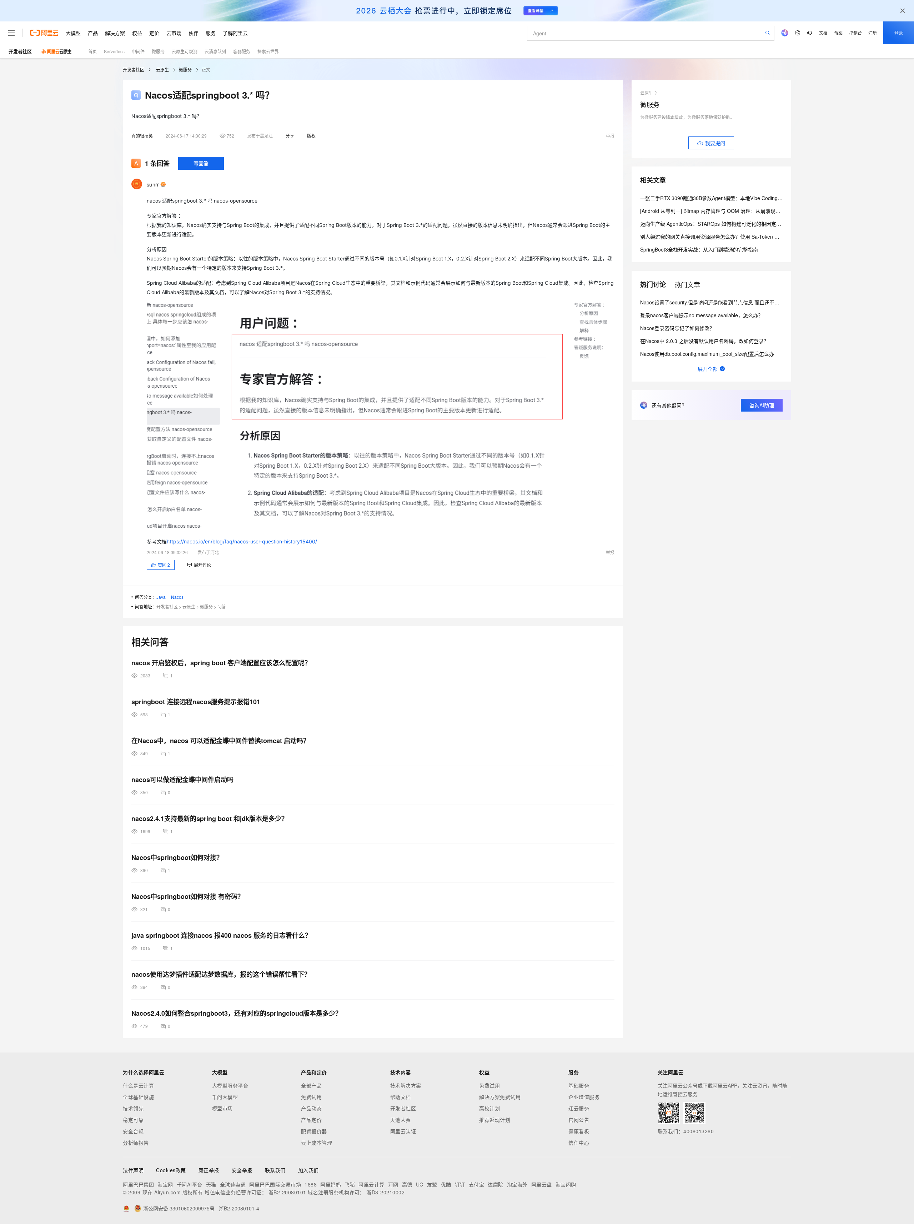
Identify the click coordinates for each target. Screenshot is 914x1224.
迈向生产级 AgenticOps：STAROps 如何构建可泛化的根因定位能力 (715, 223)
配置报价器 (314, 1131)
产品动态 (311, 1108)
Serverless (114, 51)
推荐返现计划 (494, 1119)
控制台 (855, 33)
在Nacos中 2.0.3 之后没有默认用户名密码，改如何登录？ (704, 340)
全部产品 (311, 1085)
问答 (221, 606)
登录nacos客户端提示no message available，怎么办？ (701, 315)
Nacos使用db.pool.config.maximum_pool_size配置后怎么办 (707, 353)
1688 (311, 1184)
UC (419, 1184)
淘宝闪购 (566, 1184)
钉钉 (460, 1184)
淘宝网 (165, 1184)
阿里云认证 (403, 1131)
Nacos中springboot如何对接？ (177, 857)
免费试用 (311, 1096)
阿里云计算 (371, 1184)
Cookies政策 (171, 1170)
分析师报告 (136, 1142)
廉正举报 (209, 1170)
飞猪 (350, 1184)
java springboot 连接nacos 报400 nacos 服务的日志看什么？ (221, 935)
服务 (211, 32)
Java (161, 597)
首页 (92, 51)
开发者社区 (20, 51)
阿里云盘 (541, 1184)
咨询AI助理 (761, 405)
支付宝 (476, 1184)
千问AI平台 (189, 1184)
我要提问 (715, 142)
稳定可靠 (133, 1119)
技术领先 (133, 1108)
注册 (872, 33)
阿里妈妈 (330, 1184)
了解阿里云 (235, 32)
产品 (93, 32)
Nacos (177, 597)
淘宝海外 (517, 1184)
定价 (154, 32)
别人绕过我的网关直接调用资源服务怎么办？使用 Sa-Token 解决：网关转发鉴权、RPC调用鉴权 (747, 236)
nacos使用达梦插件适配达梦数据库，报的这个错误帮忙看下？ (221, 974)
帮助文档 (400, 1096)
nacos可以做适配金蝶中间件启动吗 (182, 779)
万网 (393, 1184)
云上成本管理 (316, 1142)
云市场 (173, 32)
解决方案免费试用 (500, 1096)
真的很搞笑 (142, 136)
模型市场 (222, 1108)
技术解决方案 (405, 1085)
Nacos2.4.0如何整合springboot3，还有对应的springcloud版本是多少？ (236, 1013)
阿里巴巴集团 (138, 1184)
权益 (137, 32)
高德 (407, 1184)
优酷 (446, 1184)
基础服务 (578, 1085)
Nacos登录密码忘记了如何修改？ (677, 328)
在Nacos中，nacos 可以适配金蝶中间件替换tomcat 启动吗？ (220, 740)
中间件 (138, 51)
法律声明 (133, 1170)
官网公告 (578, 1119)
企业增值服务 (583, 1096)
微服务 (158, 51)
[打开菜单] (11, 32)
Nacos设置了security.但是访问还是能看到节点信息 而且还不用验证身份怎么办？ (729, 302)
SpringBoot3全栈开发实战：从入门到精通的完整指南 (699, 249)
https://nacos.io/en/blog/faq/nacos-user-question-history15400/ (242, 541)
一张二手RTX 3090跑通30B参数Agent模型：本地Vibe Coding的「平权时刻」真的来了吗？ (741, 197)
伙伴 (194, 32)
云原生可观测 (184, 51)
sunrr (153, 184)
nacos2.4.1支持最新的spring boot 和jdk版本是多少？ (209, 818)
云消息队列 (215, 51)
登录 (898, 33)
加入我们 (308, 1170)
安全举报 (242, 1170)
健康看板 (578, 1131)
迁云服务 (578, 1108)
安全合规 (133, 1131)
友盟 (432, 1184)
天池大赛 (400, 1119)
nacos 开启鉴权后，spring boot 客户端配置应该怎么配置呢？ (221, 662)
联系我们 (275, 1170)
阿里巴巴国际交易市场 (275, 1184)
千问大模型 (225, 1096)
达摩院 (495, 1184)
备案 (838, 33)
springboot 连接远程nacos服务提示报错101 (195, 701)
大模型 (73, 32)
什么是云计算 (138, 1085)
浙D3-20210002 (385, 1192)
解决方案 (115, 32)
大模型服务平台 (230, 1085)
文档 (823, 33)
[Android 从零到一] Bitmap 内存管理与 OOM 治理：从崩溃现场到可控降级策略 (727, 210)
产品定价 (311, 1119)
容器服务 (241, 51)
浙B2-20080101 (287, 1192)
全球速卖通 (233, 1184)
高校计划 (489, 1108)
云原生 (162, 69)
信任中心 (578, 1142)
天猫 (211, 1184)
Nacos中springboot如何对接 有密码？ (187, 896)
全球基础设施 (138, 1096)
